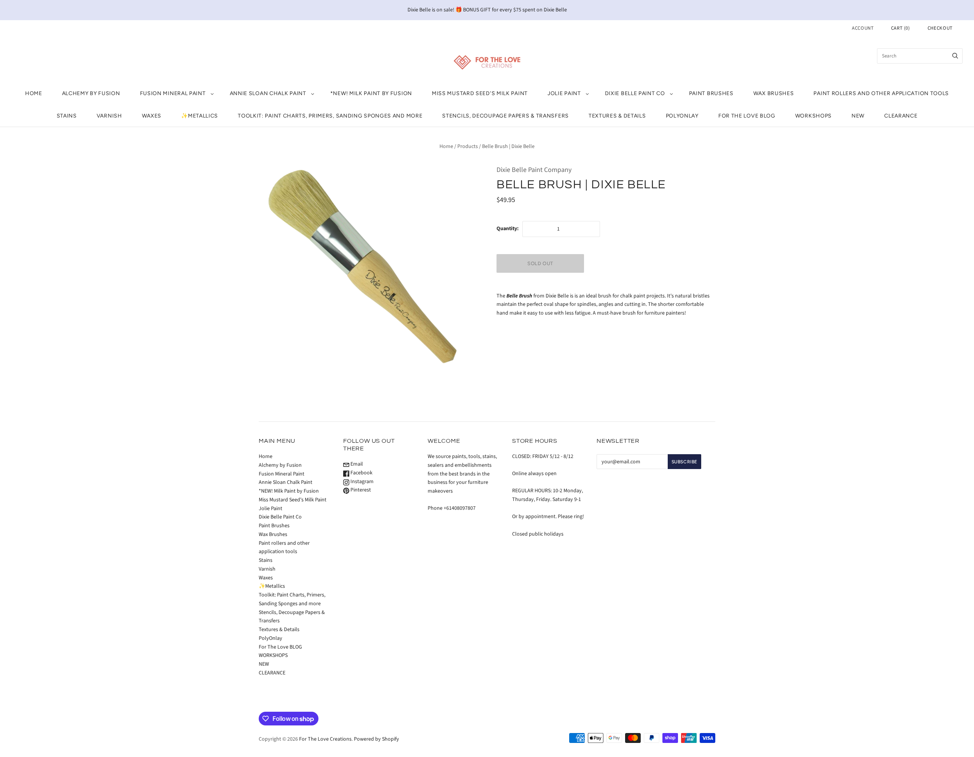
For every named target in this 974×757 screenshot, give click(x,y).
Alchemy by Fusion (91, 93)
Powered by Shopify (376, 739)
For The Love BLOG (746, 116)
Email (356, 464)
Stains (67, 116)
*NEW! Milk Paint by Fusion (371, 93)
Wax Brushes (773, 93)
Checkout (940, 28)
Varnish (109, 116)
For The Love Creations (325, 739)
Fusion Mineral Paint (173, 93)
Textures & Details (617, 116)
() (900, 28)
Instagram (361, 481)
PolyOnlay (682, 116)
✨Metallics (199, 116)
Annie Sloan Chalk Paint (268, 93)
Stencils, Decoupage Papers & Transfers (505, 116)
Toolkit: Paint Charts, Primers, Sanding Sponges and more (330, 116)
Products (467, 146)
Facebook (360, 473)
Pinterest (360, 490)
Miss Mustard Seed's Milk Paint (480, 93)
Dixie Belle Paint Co (635, 93)
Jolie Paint (564, 93)
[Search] (955, 56)
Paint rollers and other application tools (881, 93)
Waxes (152, 116)
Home (33, 93)
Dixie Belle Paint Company (534, 170)
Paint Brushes (711, 93)
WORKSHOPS (813, 116)
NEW (857, 116)
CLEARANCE (900, 116)
